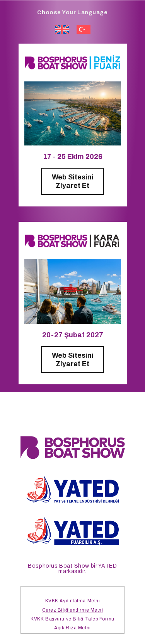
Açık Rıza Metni (72, 628)
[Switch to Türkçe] (83, 29)
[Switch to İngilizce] (62, 29)
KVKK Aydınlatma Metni (72, 601)
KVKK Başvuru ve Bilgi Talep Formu (72, 619)
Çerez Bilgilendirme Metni (72, 610)
